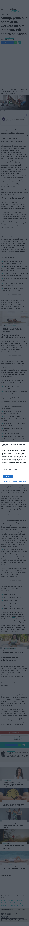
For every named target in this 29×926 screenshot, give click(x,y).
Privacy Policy (22, 481)
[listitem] (14, 470)
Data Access (14, 481)
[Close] (26, 444)
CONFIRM (8, 476)
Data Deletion (7, 481)
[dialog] (14, 463)
